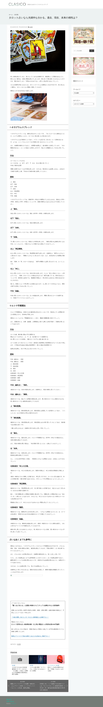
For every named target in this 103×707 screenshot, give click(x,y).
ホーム (11, 14)
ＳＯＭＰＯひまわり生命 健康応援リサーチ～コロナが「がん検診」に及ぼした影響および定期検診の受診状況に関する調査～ (20, 671)
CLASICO (13, 703)
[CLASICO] (17, 4)
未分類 (16, 14)
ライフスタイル (51, 665)
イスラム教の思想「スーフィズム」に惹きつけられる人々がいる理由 (38, 669)
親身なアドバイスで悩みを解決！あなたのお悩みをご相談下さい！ (30, 636)
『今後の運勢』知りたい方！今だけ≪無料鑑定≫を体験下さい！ (30, 617)
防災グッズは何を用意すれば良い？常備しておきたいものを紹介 (55, 669)
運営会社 (9, 699)
